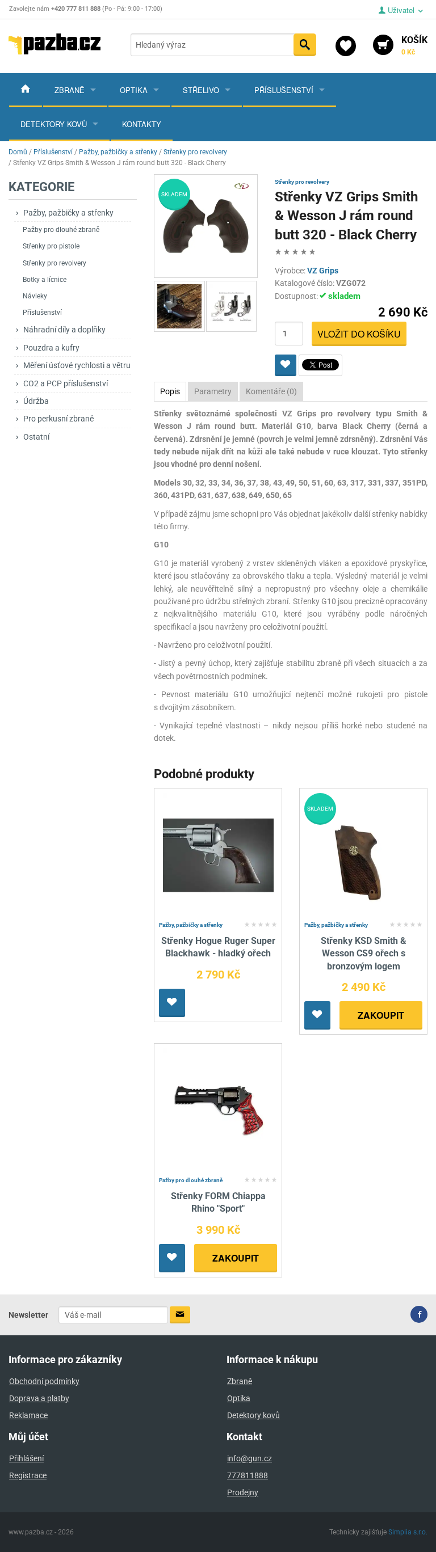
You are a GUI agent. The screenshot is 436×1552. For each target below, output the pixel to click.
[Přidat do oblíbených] (285, 365)
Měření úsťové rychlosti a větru (77, 365)
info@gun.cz (249, 1458)
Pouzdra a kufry (51, 347)
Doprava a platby (39, 1398)
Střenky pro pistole (51, 246)
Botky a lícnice (44, 280)
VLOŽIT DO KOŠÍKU (359, 333)
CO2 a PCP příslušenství (65, 383)
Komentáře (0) (271, 391)
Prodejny (242, 1492)
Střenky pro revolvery (54, 263)
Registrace (28, 1475)
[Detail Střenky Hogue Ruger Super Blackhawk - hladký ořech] (218, 854)
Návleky (35, 296)
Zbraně (69, 90)
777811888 (247, 1475)
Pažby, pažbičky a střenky (68, 212)
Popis (170, 391)
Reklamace (28, 1415)
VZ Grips (322, 270)
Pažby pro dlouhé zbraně (61, 230)
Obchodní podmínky (44, 1381)
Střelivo (201, 90)
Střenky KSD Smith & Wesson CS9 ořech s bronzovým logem (363, 953)
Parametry (213, 391)
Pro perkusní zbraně (58, 418)
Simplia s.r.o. (407, 1532)
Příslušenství (283, 90)
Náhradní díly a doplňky (64, 329)
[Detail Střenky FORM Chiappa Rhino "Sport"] (218, 1109)
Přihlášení (26, 1458)
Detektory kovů (53, 124)
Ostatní (36, 436)
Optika (134, 90)
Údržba (36, 401)
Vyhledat (305, 44)
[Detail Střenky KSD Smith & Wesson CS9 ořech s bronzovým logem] (363, 854)
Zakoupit (381, 1015)
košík (414, 45)
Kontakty (141, 124)
